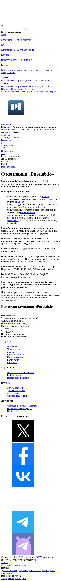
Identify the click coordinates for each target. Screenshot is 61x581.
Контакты (12, 362)
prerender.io (12, 220)
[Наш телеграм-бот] (23, 554)
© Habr (4, 562)
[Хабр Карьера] (12, 29)
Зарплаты (44, 91)
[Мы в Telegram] (23, 532)
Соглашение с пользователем (22, 406)
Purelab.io (6, 124)
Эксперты (16, 91)
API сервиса (13, 393)
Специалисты (18, 89)
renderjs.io (12, 223)
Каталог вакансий (16, 354)
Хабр (3, 578)
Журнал (53, 91)
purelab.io (6, 135)
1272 (20, 557)
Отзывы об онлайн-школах (20, 372)
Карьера (16, 578)
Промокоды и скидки (18, 378)
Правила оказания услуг (19, 408)
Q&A (9, 578)
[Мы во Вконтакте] (23, 486)
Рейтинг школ (14, 375)
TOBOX (5, 328)
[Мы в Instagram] (23, 509)
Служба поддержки (17, 396)
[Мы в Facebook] (23, 464)
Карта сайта (13, 360)
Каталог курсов (15, 357)
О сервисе (12, 346)
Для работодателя (16, 390)
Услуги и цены (14, 349)
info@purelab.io (8, 167)
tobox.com (19, 202)
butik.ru (45, 196)
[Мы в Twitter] (23, 441)
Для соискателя (15, 388)
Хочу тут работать (10, 137)
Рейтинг (35, 91)
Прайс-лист (13, 411)
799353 (38, 557)
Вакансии (6, 89)
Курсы (23, 578)
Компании (26, 91)
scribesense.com (27, 212)
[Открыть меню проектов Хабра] (2, 25)
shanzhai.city (39, 207)
